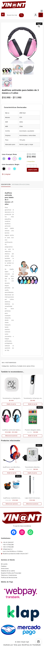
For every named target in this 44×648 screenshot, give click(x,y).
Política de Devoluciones (9, 577)
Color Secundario (8, 164)
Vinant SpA (25, 642)
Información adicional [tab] (21, 184)
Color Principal (7, 154)
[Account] (35, 15)
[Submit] (21, 15)
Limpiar (7, 174)
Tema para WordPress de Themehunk (27, 645)
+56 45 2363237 (8, 542)
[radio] (9, 159)
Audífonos (13, 366)
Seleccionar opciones (11, 435)
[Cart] (40, 15)
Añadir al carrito (32, 170)
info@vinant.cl (7, 549)
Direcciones (5, 568)
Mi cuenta (4, 564)
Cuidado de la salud (23, 366)
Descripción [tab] (6, 184)
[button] (39, 26)
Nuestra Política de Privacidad (11, 573)
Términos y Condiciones (9, 575)
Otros (33, 366)
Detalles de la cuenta (8, 571)
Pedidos (3, 566)
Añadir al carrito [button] (11, 404)
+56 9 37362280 (8, 544)
